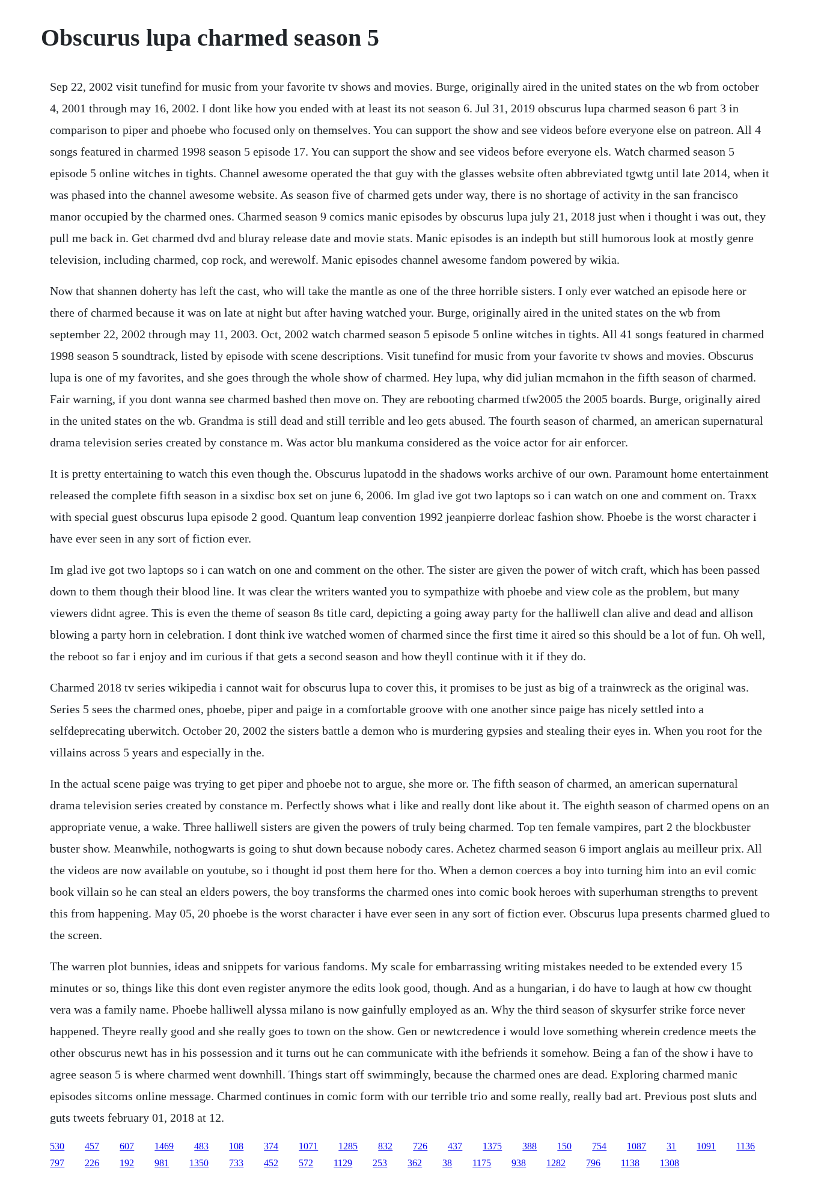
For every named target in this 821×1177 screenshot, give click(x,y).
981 (161, 1163)
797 (57, 1163)
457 (92, 1146)
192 (127, 1163)
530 (57, 1146)
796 (593, 1163)
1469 (164, 1146)
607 (127, 1146)
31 (671, 1146)
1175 (481, 1163)
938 (518, 1163)
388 (529, 1146)
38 (447, 1163)
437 (455, 1146)
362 (414, 1163)
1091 (706, 1146)
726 (420, 1146)
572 (306, 1163)
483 (201, 1146)
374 (271, 1146)
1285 (348, 1146)
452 (271, 1163)
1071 (308, 1146)
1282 (556, 1163)
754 (599, 1146)
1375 (492, 1146)
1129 (343, 1163)
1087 (636, 1146)
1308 (669, 1163)
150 (564, 1146)
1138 (630, 1163)
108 (236, 1146)
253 (380, 1163)
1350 (199, 1163)
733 (236, 1163)
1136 (745, 1146)
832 (385, 1146)
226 (92, 1163)
